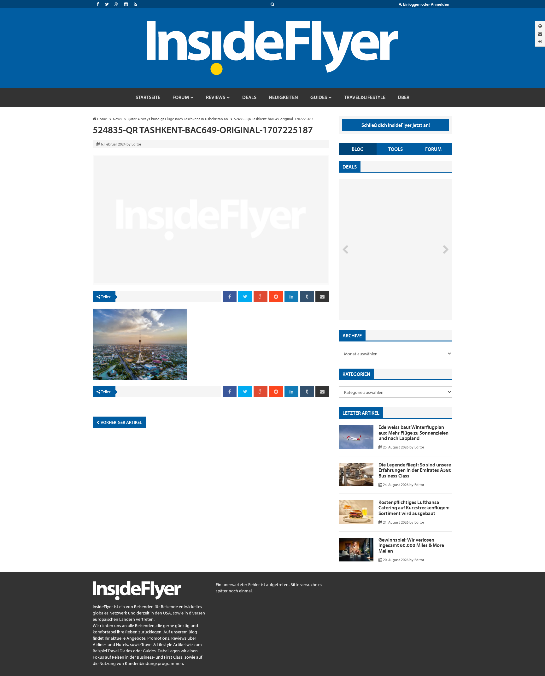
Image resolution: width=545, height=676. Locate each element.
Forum (433, 149)
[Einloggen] (540, 41)
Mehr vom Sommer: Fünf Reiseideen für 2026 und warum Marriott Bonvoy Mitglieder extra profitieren (385, 293)
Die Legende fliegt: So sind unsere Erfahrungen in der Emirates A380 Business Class (415, 470)
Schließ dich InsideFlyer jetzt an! (395, 125)
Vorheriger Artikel (121, 422)
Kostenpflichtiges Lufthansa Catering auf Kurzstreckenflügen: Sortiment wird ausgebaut (413, 507)
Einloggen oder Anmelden (425, 4)
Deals (350, 166)
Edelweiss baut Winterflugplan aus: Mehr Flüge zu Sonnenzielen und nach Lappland (413, 432)
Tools (395, 149)
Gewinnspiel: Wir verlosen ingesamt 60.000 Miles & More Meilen (411, 545)
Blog (358, 149)
